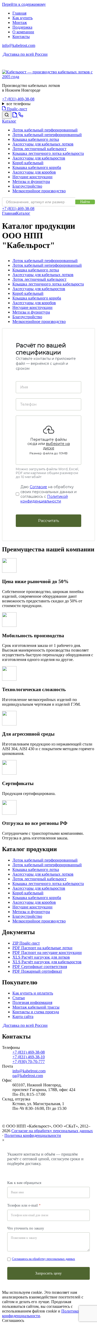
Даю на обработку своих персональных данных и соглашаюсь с (48, 494)
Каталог (23, 213)
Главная (19, 13)
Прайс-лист (16, 109)
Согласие (38, 487)
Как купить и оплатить (32, 993)
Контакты (21, 36)
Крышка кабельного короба (36, 167)
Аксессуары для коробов (34, 172)
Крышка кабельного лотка (35, 139)
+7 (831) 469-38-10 (28, 1057)
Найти (85, 202)
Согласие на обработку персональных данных (52, 1131)
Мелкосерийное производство (39, 191)
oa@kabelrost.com (27, 1075)
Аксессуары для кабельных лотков (42, 144)
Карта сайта (22, 1016)
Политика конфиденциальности (32, 1135)
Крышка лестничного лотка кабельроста (48, 153)
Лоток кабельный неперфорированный (47, 134)
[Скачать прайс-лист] (15, 116)
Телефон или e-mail (24, 1206)
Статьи (18, 998)
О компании (23, 32)
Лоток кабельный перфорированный (45, 130)
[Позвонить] (20, 116)
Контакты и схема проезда (35, 1012)
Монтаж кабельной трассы (35, 1007)
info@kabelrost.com (18, 45)
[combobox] (38, 202)
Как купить (22, 18)
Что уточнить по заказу (25, 1228)
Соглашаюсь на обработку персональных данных (43, 1259)
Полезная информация (32, 1002)
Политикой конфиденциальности (44, 499)
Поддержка (22, 27)
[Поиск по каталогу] (6, 115)
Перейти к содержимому (24, 4)
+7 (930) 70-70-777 (28, 1061)
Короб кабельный (27, 163)
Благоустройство (27, 186)
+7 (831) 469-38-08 (18, 99)
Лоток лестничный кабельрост (39, 148)
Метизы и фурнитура (31, 181)
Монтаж (19, 22)
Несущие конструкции (32, 177)
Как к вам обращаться (24, 1183)
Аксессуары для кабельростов (38, 158)
